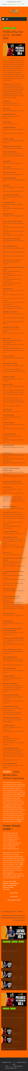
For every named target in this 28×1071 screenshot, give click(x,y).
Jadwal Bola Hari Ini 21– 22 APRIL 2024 (19, 983)
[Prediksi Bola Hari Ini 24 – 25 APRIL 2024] (6, 1031)
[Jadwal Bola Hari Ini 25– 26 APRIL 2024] (14, 932)
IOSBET (7, 771)
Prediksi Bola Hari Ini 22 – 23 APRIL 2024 (19, 1038)
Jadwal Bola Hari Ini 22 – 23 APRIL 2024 (19, 973)
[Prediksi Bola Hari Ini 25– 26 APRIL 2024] (14, 999)
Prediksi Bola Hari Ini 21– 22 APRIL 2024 (12, 1046)
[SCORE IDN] (3, 19)
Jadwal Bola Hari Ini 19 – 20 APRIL (13, 911)
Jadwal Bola (14, 941)
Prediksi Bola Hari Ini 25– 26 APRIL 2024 (13, 1013)
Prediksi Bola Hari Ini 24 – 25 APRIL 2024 (19, 1030)
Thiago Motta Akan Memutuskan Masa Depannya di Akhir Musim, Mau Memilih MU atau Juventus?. (13, 918)
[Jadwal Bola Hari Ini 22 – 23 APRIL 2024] (6, 975)
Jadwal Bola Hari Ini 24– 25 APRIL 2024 (19, 963)
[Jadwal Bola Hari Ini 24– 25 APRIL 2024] (6, 965)
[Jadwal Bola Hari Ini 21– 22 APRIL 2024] (6, 985)
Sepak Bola (13, 28)
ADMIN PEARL (21, 41)
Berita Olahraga (6, 941)
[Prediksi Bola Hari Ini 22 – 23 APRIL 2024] (6, 1040)
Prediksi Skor (6, 28)
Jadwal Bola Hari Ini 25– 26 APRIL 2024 (13, 946)
